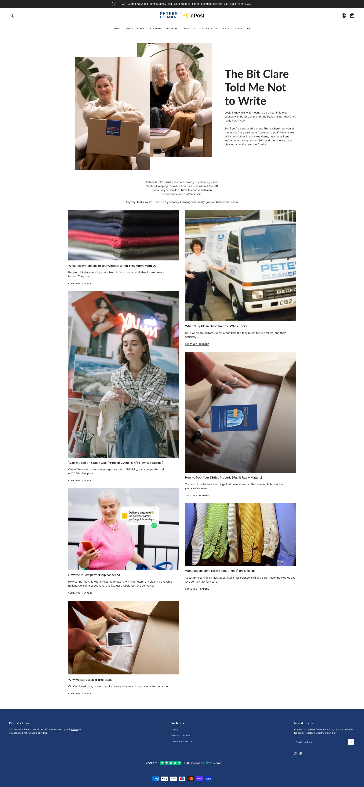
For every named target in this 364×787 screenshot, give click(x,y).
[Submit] (351, 742)
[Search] (11, 15)
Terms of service (182, 741)
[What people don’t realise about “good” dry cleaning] (240, 534)
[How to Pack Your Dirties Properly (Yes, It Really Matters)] (240, 412)
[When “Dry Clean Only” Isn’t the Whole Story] (240, 265)
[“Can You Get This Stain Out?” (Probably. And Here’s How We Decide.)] (123, 374)
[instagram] (295, 754)
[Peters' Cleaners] (182, 15)
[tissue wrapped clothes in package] (123, 637)
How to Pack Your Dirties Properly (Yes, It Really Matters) (223, 477)
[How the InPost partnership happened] (123, 529)
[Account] (344, 15)
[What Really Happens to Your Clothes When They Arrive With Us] (123, 235)
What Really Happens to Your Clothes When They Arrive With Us (112, 265)
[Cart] (352, 15)
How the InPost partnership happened (94, 574)
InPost (74, 729)
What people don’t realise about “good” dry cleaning (220, 570)
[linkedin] (301, 754)
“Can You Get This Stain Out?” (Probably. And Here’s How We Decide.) (115, 462)
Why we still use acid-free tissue (90, 679)
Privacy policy (180, 735)
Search (175, 730)
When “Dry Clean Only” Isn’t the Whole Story (216, 326)
